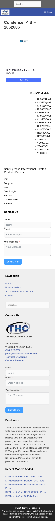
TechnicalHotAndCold (16, 357)
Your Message (11, 242)
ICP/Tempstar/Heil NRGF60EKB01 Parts (25, 492)
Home (8, 283)
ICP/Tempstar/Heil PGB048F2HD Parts (24, 480)
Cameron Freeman (14, 360)
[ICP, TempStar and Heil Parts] (5, 12)
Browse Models (13, 287)
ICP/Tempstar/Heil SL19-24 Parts (21, 496)
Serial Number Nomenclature (19, 291)
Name (7, 219)
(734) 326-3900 (12, 350)
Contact (9, 295)
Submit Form (13, 262)
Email (7, 229)
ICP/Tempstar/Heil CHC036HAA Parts (24, 476)
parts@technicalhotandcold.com (21, 353)
